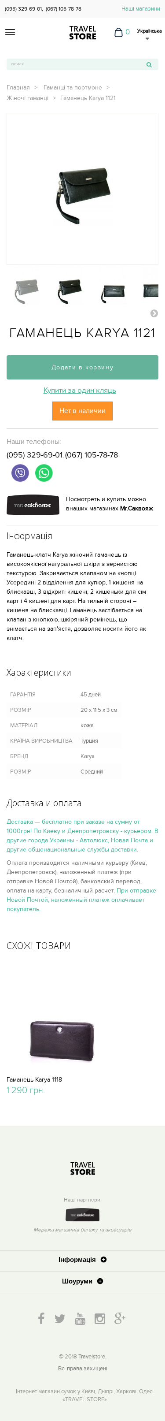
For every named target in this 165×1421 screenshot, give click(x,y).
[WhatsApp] (44, 473)
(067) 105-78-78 (63, 9)
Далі (154, 313)
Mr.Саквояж (136, 508)
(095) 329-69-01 (34, 455)
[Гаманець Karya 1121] (26, 285)
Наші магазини (140, 8)
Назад (11, 313)
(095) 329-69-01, (24, 9)
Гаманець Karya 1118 (34, 1079)
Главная (18, 87)
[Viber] (20, 473)
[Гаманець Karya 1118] (62, 1015)
